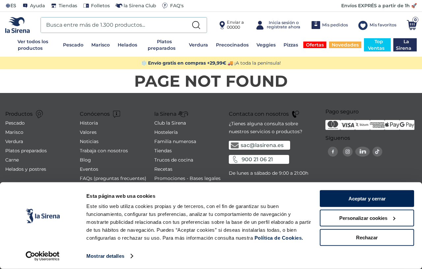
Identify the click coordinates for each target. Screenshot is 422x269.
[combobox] (124, 25)
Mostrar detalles (105, 256)
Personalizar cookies (363, 218)
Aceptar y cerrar (367, 198)
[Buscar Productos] (196, 25)
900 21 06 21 (257, 159)
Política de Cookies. (278, 238)
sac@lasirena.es (262, 145)
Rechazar (367, 237)
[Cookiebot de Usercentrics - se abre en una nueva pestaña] (43, 256)
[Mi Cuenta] (277, 25)
